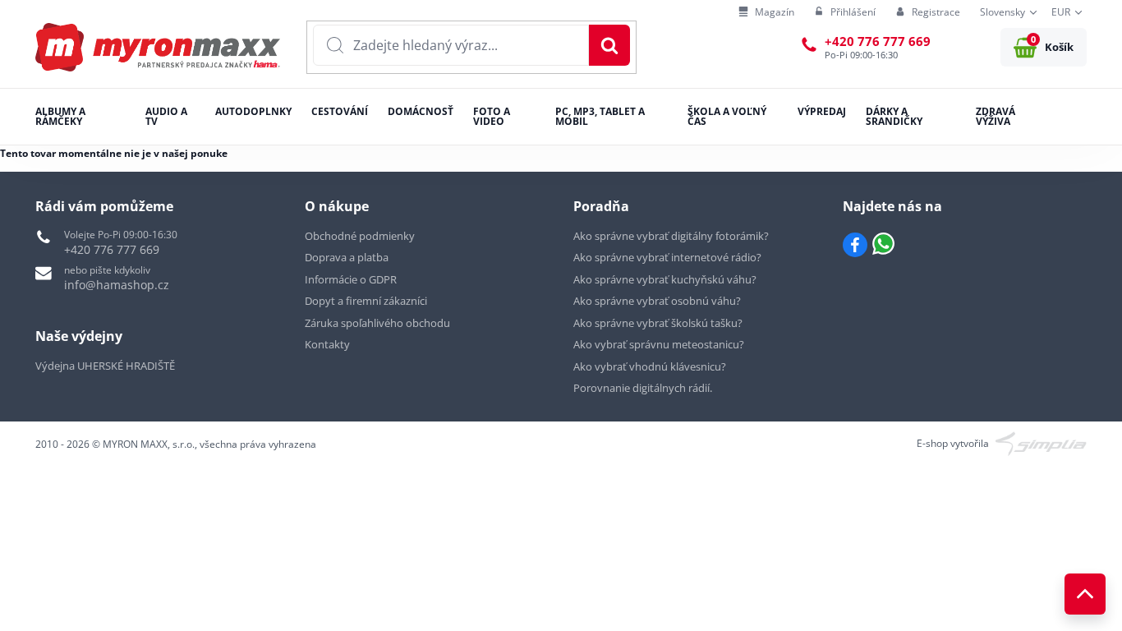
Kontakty (327, 344)
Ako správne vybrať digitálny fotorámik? (671, 235)
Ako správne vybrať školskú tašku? (658, 323)
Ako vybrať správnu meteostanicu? (658, 344)
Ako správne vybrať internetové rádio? (667, 257)
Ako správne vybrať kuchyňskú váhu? (664, 279)
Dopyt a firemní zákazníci (366, 300)
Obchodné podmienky (360, 235)
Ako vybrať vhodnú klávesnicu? (649, 366)
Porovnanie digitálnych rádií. (642, 387)
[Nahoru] (1085, 594)
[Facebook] (855, 245)
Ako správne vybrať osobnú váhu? (657, 300)
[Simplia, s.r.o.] (1041, 442)
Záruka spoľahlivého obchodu (377, 323)
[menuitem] (766, 12)
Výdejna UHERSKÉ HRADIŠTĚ (105, 365)
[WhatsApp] (883, 245)
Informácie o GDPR (351, 279)
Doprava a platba (347, 257)
